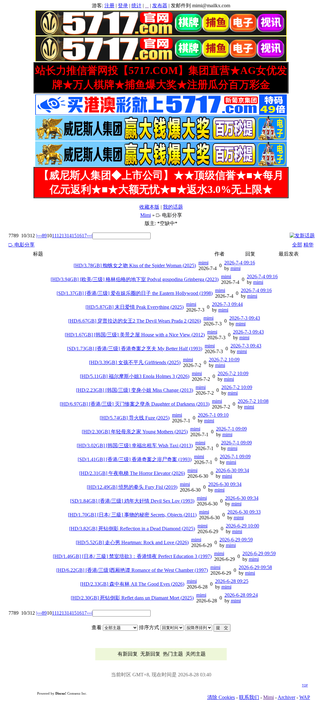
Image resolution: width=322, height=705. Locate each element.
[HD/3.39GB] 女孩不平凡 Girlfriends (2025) (134, 362)
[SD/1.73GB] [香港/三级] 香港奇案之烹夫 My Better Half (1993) (134, 348)
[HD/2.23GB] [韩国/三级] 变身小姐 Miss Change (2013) (134, 390)
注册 (109, 5)
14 (69, 235)
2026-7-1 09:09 (231, 428)
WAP (304, 697)
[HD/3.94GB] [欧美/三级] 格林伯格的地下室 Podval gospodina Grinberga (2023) (135, 279)
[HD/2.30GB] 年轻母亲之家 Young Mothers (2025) (135, 431)
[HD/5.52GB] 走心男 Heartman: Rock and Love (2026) (132, 542)
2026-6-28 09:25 (231, 581)
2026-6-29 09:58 (255, 567)
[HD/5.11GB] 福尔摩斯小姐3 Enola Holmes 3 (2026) (134, 376)
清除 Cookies (221, 697)
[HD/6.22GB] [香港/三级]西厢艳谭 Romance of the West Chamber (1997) (132, 570)
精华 (308, 244)
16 (79, 235)
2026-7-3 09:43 (244, 318)
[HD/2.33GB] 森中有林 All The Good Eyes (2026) (132, 584)
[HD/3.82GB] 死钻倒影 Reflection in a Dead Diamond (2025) (132, 528)
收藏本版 (149, 207)
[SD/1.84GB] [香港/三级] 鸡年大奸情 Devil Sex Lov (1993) (132, 501)
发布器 (159, 5)
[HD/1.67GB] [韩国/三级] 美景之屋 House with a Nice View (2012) (135, 334)
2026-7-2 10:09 (224, 359)
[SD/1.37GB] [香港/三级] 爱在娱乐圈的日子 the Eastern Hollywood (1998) (135, 293)
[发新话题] (302, 235)
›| (91, 235)
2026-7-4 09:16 (239, 262)
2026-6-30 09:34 (232, 470)
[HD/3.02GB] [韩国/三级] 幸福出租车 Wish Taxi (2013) (135, 445)
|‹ (37, 235)
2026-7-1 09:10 (213, 415)
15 (74, 235)
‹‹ (40, 235)
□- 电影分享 (21, 244)
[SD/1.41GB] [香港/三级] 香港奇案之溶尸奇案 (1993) (135, 459)
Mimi (145, 215)
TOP (305, 685)
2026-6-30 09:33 (244, 512)
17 (84, 235)
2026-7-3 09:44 (227, 304)
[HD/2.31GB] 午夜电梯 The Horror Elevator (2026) (132, 473)
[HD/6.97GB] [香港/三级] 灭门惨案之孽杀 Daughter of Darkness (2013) (134, 404)
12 (59, 235)
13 (64, 235)
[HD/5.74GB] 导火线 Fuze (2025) (134, 417)
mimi (203, 262)
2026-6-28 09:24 (241, 595)
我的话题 (173, 207)
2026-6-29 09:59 (236, 539)
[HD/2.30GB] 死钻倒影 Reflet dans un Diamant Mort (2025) (132, 598)
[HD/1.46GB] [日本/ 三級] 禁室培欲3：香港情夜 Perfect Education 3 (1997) (132, 556)
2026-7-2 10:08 (253, 401)
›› (88, 235)
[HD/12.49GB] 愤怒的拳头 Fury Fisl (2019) (132, 487)
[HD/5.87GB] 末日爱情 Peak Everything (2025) (135, 307)
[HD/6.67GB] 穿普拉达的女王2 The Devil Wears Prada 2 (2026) (134, 321)
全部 (297, 244)
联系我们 (249, 697)
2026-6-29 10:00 (242, 525)
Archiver (286, 697)
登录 (123, 5)
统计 (136, 5)
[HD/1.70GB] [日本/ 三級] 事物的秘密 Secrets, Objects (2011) (132, 514)
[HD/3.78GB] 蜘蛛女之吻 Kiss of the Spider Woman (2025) (135, 265)
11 (54, 235)
